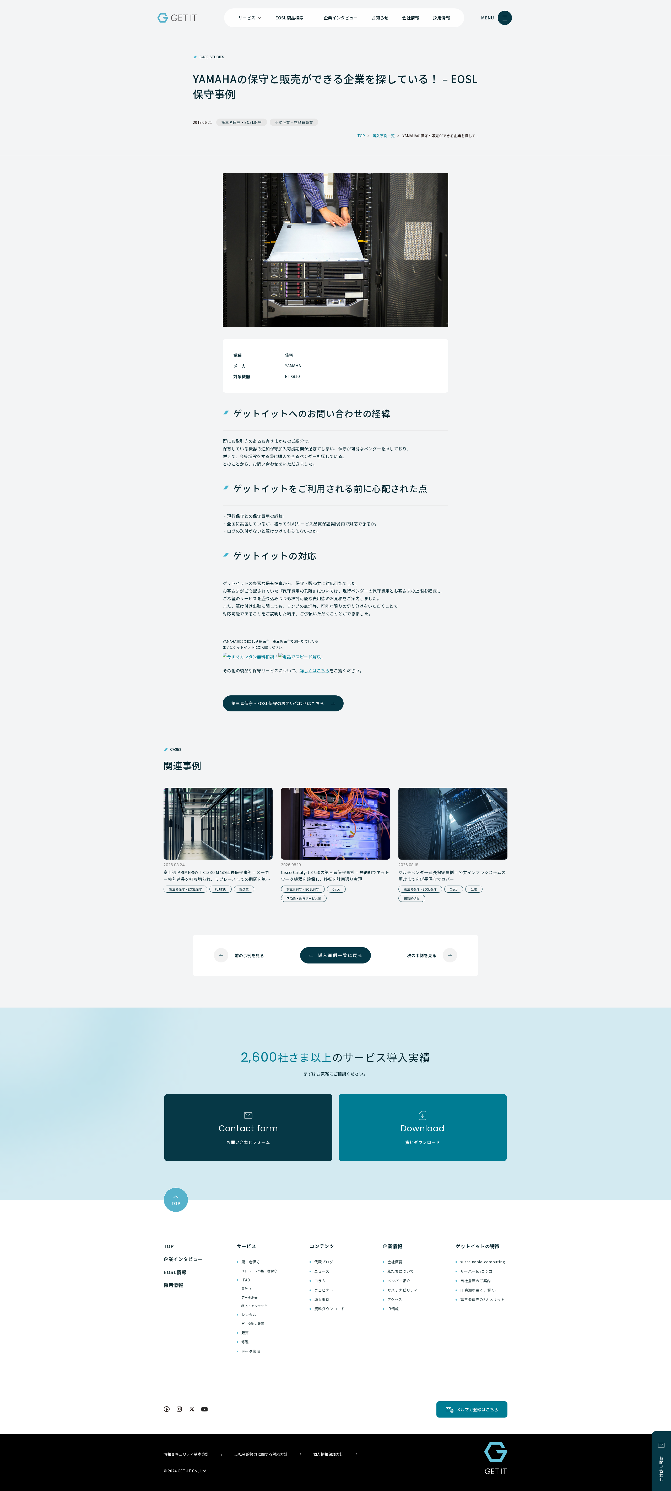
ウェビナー (323, 1290)
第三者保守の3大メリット (482, 1299)
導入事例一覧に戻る (340, 955)
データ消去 (249, 1297)
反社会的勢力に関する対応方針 (261, 1454)
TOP (169, 1246)
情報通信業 (412, 898)
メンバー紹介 (398, 1280)
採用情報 (441, 17)
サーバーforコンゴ (476, 1271)
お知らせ (379, 17)
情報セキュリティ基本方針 (186, 1454)
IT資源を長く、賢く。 (479, 1290)
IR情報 (393, 1308)
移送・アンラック (254, 1305)
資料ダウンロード (329, 1308)
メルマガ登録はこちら (477, 1409)
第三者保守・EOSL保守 (241, 122)
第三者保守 (251, 1261)
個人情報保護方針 (328, 1454)
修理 (245, 1341)
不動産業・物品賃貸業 (294, 122)
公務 (474, 889)
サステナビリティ (402, 1290)
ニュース (321, 1271)
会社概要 (395, 1261)
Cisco (336, 889)
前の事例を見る (249, 955)
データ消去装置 (252, 1323)
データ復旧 (251, 1351)
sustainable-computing (482, 1261)
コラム (320, 1280)
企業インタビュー (341, 17)
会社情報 (410, 17)
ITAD (245, 1279)
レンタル (249, 1314)
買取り (246, 1288)
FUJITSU (220, 889)
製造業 (244, 889)
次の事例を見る (421, 955)
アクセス (394, 1299)
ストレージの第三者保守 (259, 1271)
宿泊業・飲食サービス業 (303, 898)
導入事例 (321, 1299)
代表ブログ (323, 1261)
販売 (245, 1332)
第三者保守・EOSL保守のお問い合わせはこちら (277, 703)
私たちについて (400, 1271)
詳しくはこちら (314, 670)
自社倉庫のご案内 (475, 1280)
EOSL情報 (175, 1272)
